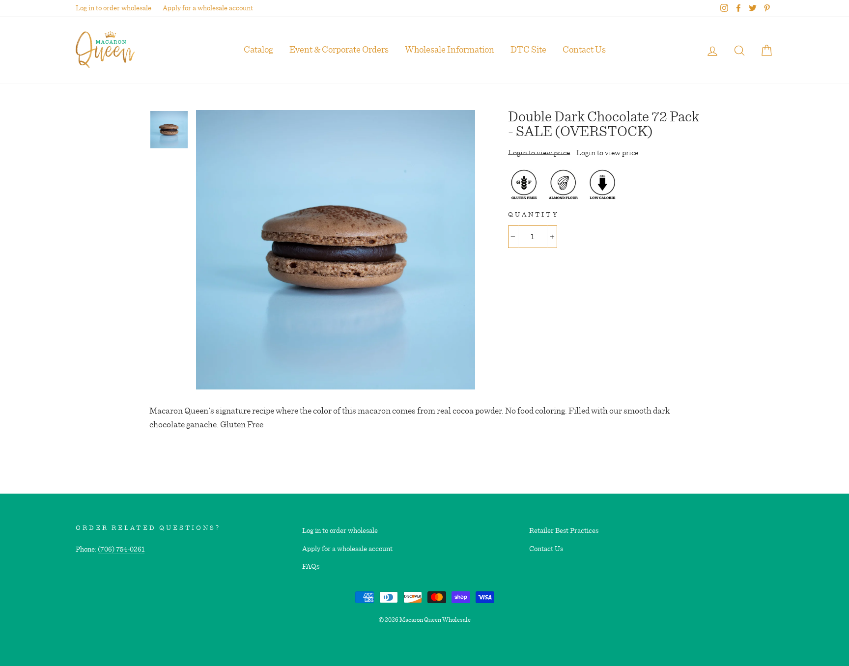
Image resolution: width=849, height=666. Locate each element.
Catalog (258, 50)
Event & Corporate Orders (339, 50)
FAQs (310, 566)
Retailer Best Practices (563, 530)
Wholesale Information (449, 50)
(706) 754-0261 (121, 549)
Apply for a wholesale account (208, 8)
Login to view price (539, 153)
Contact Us (584, 50)
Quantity (533, 214)
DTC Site (528, 50)
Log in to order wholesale (113, 8)
